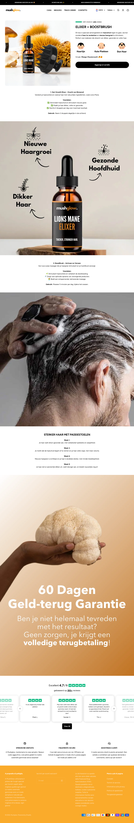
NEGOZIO (58, 10)
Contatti (110, 779)
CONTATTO (82, 10)
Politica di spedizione (115, 791)
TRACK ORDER (70, 10)
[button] (20, 708)
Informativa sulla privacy (116, 787)
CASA (49, 10)
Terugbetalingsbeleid (114, 794)
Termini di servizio (113, 783)
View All (67, 726)
